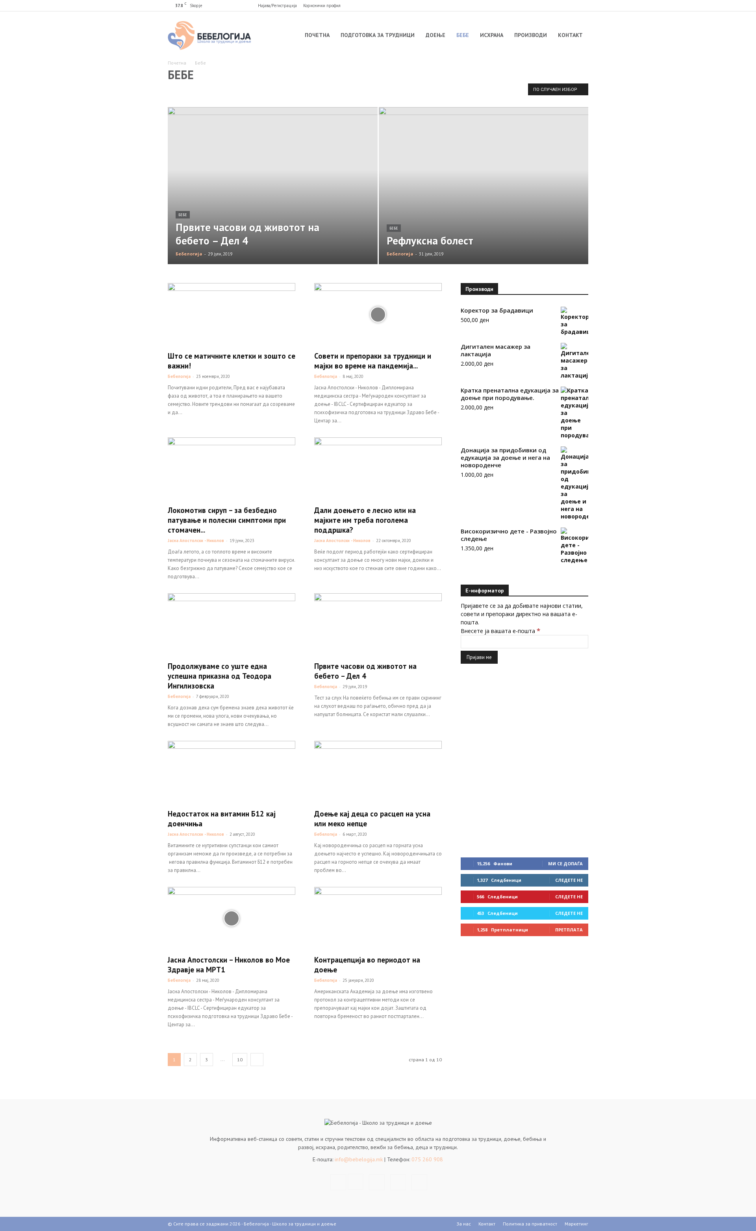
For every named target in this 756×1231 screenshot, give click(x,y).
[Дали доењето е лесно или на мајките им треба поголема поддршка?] (378, 468)
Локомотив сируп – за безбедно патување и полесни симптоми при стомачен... (227, 520)
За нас (463, 1224)
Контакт (570, 35)
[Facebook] (530, 5)
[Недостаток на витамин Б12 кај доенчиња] (231, 772)
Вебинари (180, 91)
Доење (435, 35)
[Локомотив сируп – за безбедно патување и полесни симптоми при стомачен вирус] (231, 468)
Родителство (368, 91)
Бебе (462, 35)
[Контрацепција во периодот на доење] (378, 918)
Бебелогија (189, 254)
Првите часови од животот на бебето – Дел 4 (365, 671)
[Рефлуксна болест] (484, 198)
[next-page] (256, 1059)
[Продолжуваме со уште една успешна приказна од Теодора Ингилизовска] (231, 624)
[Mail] (569, 5)
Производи (530, 35)
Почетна (317, 35)
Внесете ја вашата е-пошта (500, 631)
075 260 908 (426, 1159)
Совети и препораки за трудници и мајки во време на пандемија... (372, 360)
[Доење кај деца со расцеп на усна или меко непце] (378, 772)
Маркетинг (576, 1224)
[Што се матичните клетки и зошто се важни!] (231, 314)
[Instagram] (543, 5)
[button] (518, 5)
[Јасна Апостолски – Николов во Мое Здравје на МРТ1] (231, 918)
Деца (203, 91)
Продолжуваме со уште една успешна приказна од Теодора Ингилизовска (219, 675)
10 (240, 1060)
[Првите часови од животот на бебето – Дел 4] (273, 198)
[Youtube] (582, 5)
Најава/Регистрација (277, 5)
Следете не (569, 880)
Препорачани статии (407, 91)
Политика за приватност (530, 1224)
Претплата (569, 930)
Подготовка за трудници (378, 35)
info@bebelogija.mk (359, 1159)
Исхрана (491, 35)
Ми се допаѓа (565, 863)
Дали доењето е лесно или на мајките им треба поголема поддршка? (365, 520)
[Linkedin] (556, 5)
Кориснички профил (322, 5)
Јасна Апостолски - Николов (196, 540)
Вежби (341, 91)
